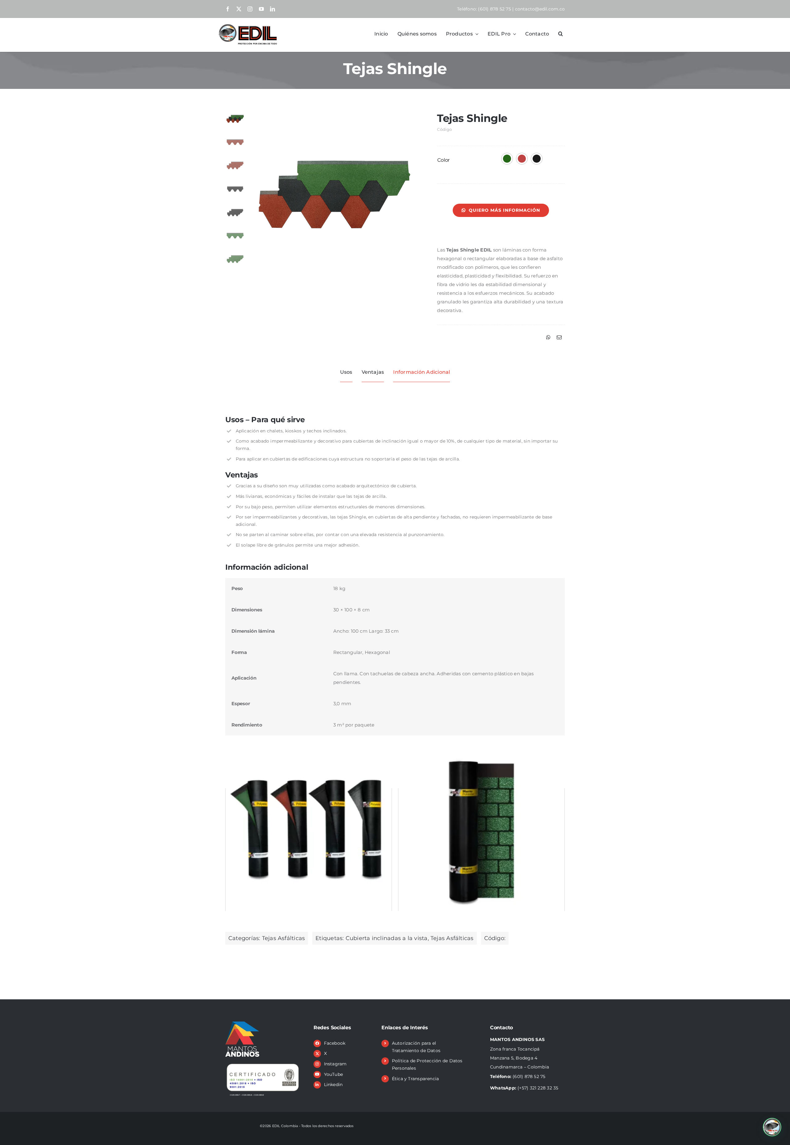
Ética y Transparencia (415, 1078)
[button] (560, 34)
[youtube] (261, 8)
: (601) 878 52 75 (493, 9)
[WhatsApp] (548, 337)
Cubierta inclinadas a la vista (387, 938)
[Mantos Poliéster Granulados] (309, 828)
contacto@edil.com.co (540, 9)
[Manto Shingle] (481, 828)
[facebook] (227, 8)
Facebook (335, 1043)
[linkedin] (272, 8)
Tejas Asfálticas (283, 938)
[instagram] (249, 8)
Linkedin (333, 1084)
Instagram (335, 1064)
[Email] (559, 337)
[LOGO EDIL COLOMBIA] (247, 26)
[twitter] (238, 8)
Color (443, 160)
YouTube (333, 1074)
